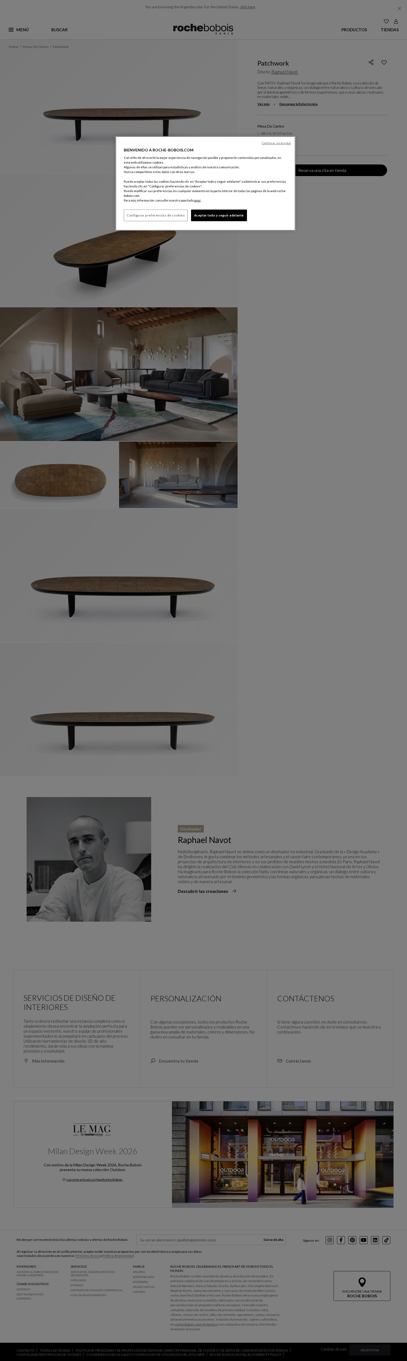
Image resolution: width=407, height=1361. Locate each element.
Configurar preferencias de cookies (156, 215)
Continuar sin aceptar (276, 143)
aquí (197, 200)
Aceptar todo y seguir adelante (219, 215)
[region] (205, 183)
